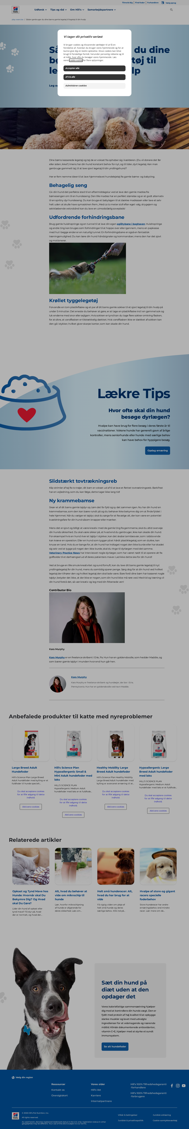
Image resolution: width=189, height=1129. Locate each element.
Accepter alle (72, 68)
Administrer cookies (76, 86)
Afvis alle (70, 77)
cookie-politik (75, 60)
